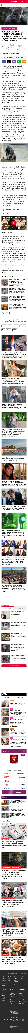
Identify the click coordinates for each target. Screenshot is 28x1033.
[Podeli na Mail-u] (24, 61)
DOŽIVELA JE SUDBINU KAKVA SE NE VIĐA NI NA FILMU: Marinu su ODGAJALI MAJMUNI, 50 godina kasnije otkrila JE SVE (17, 298)
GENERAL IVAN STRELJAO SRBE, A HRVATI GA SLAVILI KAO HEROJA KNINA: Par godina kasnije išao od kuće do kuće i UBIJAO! (13, 874)
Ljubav (3, 995)
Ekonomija (4, 980)
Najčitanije (8, 608)
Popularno (20, 697)
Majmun (4, 325)
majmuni (4, 68)
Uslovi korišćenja (22, 999)
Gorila (10, 325)
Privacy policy (21, 1003)
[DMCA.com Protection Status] (14, 1027)
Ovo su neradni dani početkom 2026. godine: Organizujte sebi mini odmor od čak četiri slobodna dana (13, 845)
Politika (3, 975)
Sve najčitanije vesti (14, 665)
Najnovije (20, 608)
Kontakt (20, 993)
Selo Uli (14, 329)
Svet (11, 989)
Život (3, 991)
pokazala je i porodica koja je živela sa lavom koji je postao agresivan (13, 75)
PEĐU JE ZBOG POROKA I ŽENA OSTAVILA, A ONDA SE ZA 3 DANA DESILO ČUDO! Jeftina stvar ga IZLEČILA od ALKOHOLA (18, 647)
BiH (11, 998)
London (10, 197)
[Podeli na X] (9, 61)
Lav (3, 329)
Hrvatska (12, 996)
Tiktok (22, 978)
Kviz (9, 980)
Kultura (3, 1000)
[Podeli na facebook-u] (4, 61)
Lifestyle (5, 989)
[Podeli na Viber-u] (14, 61)
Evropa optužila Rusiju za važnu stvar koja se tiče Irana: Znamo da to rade (18, 613)
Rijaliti (9, 975)
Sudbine (3, 987)
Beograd (3, 982)
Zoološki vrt (5, 265)
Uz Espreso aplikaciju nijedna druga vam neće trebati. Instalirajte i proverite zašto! (14, 320)
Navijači (16, 983)
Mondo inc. (22, 989)
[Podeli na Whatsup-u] (19, 61)
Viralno (23, 973)
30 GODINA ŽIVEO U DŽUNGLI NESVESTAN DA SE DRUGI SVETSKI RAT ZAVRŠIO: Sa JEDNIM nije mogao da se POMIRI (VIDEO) (17, 290)
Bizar (22, 975)
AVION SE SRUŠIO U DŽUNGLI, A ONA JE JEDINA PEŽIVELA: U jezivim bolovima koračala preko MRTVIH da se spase (17, 306)
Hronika (3, 978)
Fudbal (15, 975)
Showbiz (11, 973)
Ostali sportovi (16, 981)
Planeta (11, 991)
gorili (14, 87)
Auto (11, 1003)
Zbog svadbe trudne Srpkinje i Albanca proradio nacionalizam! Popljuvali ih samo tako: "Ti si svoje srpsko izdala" (12, 903)
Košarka (16, 976)
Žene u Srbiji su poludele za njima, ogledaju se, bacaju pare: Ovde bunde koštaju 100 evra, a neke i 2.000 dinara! (13, 932)
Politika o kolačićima (21, 998)
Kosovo (3, 985)
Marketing (21, 995)
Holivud (9, 978)
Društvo (3, 976)
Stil (2, 993)
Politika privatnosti (22, 1001)
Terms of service (22, 1005)
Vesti (3, 973)
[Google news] (23, 1020)
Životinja (8, 329)
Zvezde (9, 976)
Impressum (21, 991)
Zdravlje (3, 997)
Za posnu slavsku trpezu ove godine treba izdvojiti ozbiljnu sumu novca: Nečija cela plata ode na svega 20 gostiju (13, 960)
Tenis (15, 978)
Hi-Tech (3, 998)
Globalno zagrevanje (12, 994)
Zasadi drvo (4, 983)
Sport (16, 973)
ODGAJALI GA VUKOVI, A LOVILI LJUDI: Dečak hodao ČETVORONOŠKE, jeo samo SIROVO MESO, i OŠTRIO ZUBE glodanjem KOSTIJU (17, 282)
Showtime (16, 984)
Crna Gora (12, 999)
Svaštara (22, 976)
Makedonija (12, 1001)
